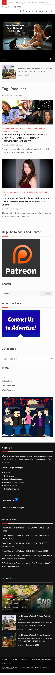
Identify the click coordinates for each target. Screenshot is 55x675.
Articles (5, 192)
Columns (15, 660)
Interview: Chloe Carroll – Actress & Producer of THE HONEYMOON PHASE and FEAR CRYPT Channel (26, 201)
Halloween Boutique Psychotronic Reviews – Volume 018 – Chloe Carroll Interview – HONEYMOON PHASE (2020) (24, 137)
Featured (5, 129)
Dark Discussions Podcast (27, 616)
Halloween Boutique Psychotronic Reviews (28, 129)
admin (21, 145)
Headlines (6, 131)
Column (12, 192)
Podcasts (23, 131)
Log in (4, 376)
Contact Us (25, 660)
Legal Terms (6, 663)
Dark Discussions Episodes (41, 660)
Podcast (15, 131)
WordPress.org (8, 390)
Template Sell (8, 669)
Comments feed (8, 385)
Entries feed (7, 381)
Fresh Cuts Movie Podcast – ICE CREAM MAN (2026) (25, 551)
